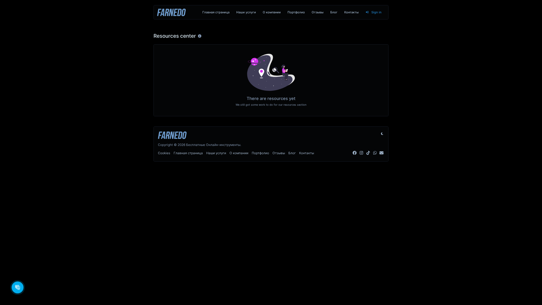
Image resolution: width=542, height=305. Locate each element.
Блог (333, 12)
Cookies (164, 153)
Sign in (376, 12)
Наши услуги (246, 12)
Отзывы (318, 12)
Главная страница (216, 12)
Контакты (351, 12)
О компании (272, 12)
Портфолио (296, 12)
